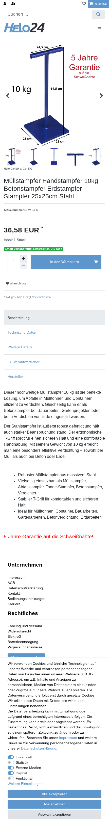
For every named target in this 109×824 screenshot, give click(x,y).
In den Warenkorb (64, 262)
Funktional (24, 778)
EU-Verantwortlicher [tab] (24, 362)
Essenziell (24, 757)
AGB (11, 583)
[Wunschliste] (84, 4)
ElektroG (15, 636)
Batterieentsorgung (23, 642)
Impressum (17, 577)
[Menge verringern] (23, 265)
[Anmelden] (5, 4)
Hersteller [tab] (15, 377)
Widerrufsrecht (19, 631)
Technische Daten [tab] (22, 332)
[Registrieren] (14, 4)
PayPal (21, 773)
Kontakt (14, 593)
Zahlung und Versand (25, 626)
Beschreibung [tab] (19, 318)
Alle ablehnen (54, 804)
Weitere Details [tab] (20, 347)
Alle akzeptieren (54, 794)
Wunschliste (17, 283)
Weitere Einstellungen (25, 784)
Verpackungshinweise (25, 647)
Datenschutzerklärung (25, 588)
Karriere (14, 604)
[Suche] (98, 14)
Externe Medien (28, 768)
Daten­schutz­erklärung (38, 748)
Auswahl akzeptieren (54, 814)
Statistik (22, 762)
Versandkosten (41, 297)
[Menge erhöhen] (23, 258)
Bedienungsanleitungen (26, 599)
